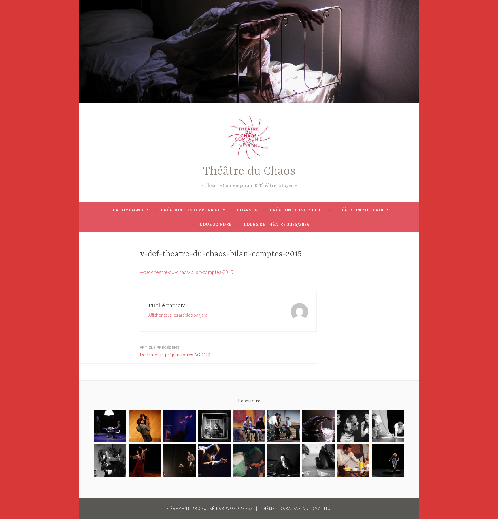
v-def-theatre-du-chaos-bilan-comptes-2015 (186, 272)
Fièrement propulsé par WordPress (209, 508)
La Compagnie (128, 210)
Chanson (247, 210)
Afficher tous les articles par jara (177, 315)
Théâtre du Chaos (249, 171)
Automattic (317, 508)
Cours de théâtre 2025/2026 (277, 224)
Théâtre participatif (360, 210)
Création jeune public (296, 210)
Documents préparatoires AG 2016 (175, 351)
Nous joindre (216, 224)
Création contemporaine (190, 210)
